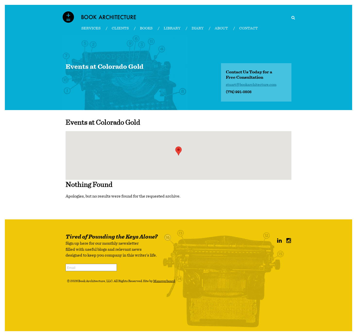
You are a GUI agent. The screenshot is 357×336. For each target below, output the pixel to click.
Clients (120, 28)
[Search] (293, 18)
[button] (178, 150)
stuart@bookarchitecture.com (251, 84)
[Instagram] (288, 241)
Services (91, 28)
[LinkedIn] (279, 241)
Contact (248, 28)
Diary (198, 28)
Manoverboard (164, 281)
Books (146, 28)
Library (172, 28)
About (221, 28)
